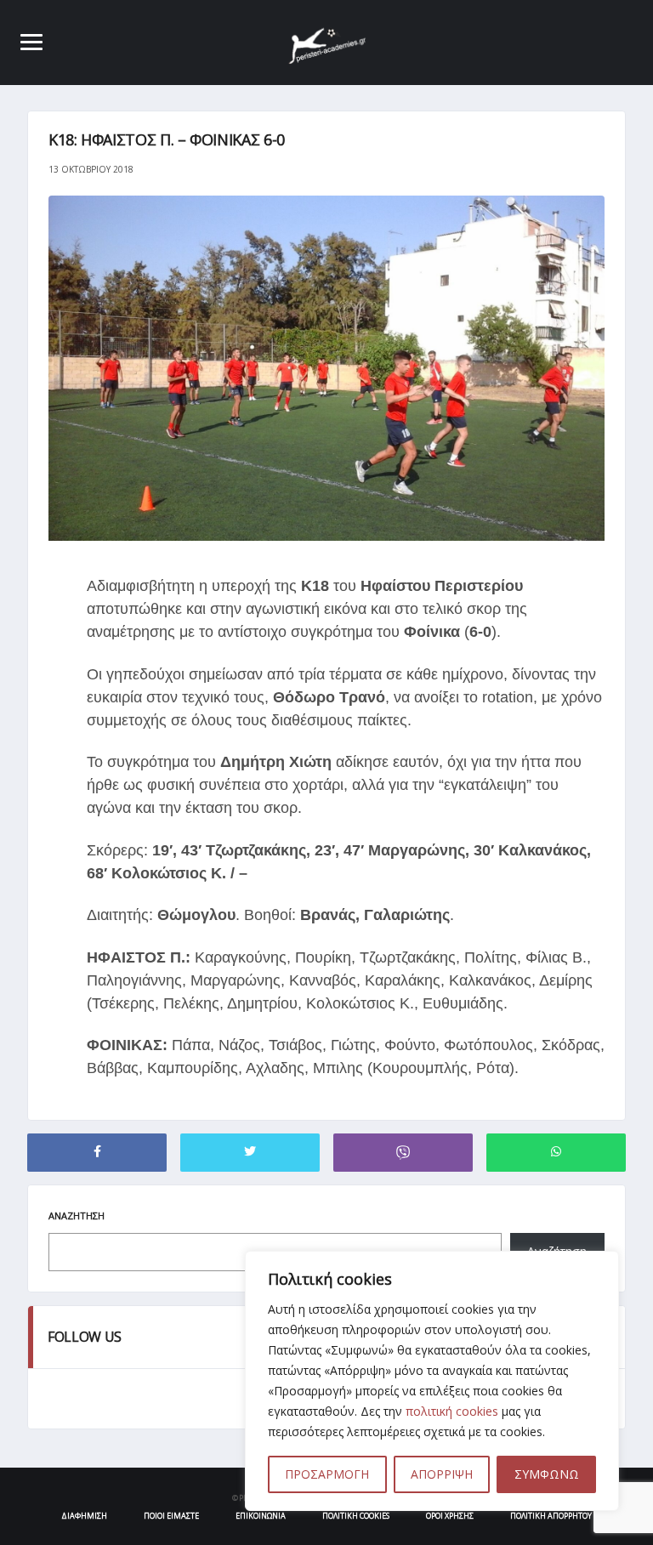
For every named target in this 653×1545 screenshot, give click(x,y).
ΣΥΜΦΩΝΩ (546, 1474)
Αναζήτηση (76, 1215)
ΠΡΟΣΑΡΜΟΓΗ (327, 1474)
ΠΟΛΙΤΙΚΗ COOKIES (355, 1515)
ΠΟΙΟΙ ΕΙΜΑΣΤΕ (171, 1515)
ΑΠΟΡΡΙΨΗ (442, 1474)
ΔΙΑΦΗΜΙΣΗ (84, 1515)
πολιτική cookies (452, 1411)
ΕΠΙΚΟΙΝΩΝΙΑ (261, 1515)
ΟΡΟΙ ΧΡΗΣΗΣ (450, 1515)
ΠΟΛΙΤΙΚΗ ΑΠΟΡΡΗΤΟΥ (551, 1515)
